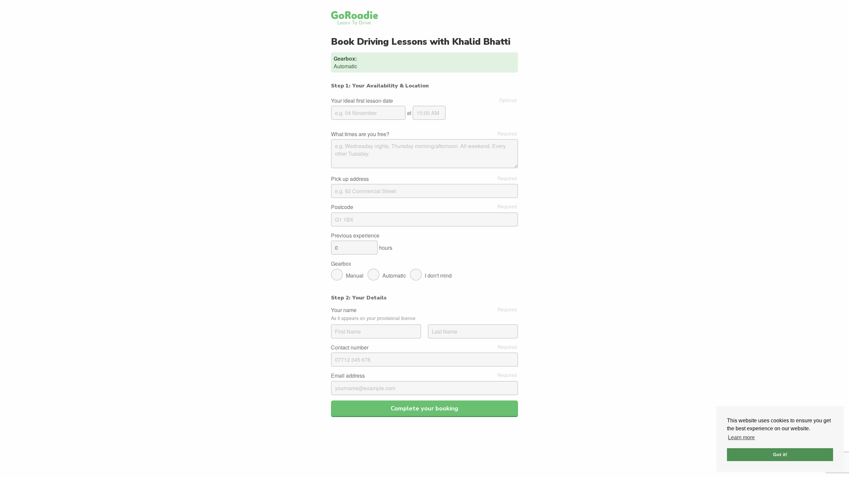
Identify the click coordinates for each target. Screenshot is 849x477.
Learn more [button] (741, 437)
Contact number (349, 347)
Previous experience (355, 235)
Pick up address (350, 179)
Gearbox (341, 263)
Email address (348, 375)
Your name (344, 310)
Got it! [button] (780, 454)
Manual (354, 275)
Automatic (394, 275)
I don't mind (438, 275)
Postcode (342, 207)
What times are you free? (360, 134)
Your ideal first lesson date (362, 100)
